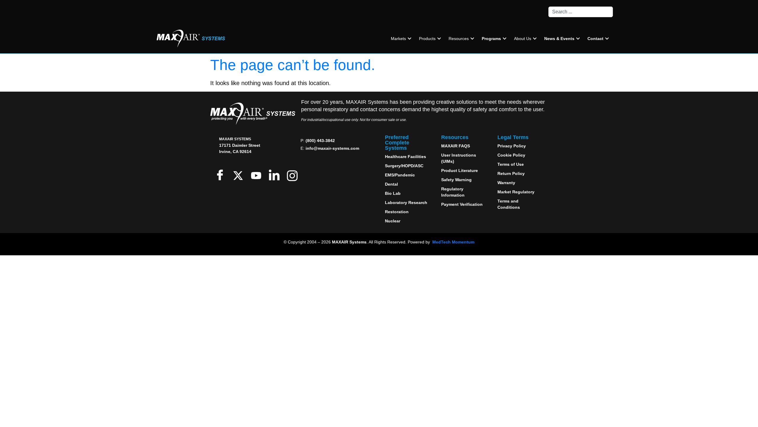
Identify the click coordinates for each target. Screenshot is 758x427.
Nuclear (392, 221)
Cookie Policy (511, 155)
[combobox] (580, 12)
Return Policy (511, 173)
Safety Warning (456, 179)
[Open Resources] (472, 39)
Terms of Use (510, 164)
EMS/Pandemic (400, 175)
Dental (391, 184)
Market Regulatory (515, 191)
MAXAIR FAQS (455, 146)
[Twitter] (239, 174)
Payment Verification (462, 204)
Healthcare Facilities (405, 156)
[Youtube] (257, 174)
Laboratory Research (406, 202)
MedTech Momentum (453, 242)
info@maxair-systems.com (332, 148)
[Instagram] (293, 174)
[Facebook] (221, 174)
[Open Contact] (607, 39)
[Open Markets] (409, 39)
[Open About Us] (535, 39)
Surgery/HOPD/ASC (404, 165)
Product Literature (459, 170)
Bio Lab (393, 193)
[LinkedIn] (275, 174)
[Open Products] (439, 39)
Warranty (506, 182)
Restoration (397, 211)
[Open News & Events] (578, 39)
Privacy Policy (511, 146)
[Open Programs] (504, 39)
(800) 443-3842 (320, 140)
